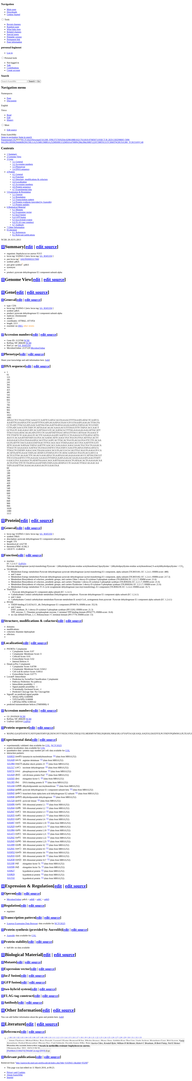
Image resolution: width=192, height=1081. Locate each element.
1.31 (132, 1037)
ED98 (118, 140)
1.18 (81, 1037)
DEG (20, 326)
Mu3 (81, 142)
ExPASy (22, 563)
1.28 (120, 1037)
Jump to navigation (9, 137)
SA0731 (11, 771)
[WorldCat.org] (32, 1051)
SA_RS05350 (46, 256)
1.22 (96, 1037)
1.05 (29, 1037)
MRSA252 (49, 142)
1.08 (41, 1037)
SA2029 (11, 826)
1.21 (92, 1037)
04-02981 (67, 140)
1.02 (18, 1037)
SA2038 (11, 860)
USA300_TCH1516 (129, 142)
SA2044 (11, 808)
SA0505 (11, 778)
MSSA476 (69, 142)
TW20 (117, 142)
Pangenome (6, 140)
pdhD (46, 899)
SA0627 (11, 871)
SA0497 (11, 823)
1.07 (37, 1037)
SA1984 (11, 763)
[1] (54, 756)
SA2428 (11, 760)
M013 (41, 142)
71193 (98, 140)
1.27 (116, 1037)
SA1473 (11, 834)
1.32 (136, 1037)
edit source (46, 246)
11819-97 (87, 140)
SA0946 (11, 797)
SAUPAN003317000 (30, 259)
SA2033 (11, 819)
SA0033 (11, 756)
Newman (36, 140)
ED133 (112, 140)
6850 (93, 140)
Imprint (10, 1077)
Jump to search (25, 137)
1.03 (22, 1037)
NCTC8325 (26, 140)
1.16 (73, 1037)
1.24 (104, 1037)
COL (14, 140)
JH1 (7, 142)
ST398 (98, 142)
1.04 (26, 1037)
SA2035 (11, 815)
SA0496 (11, 804)
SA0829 (11, 874)
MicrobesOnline (38, 348)
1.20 (89, 1037)
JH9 (11, 142)
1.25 (108, 1037)
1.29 (124, 1037)
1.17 (77, 1037)
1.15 (69, 1037)
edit (29, 246)
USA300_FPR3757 (49, 140)
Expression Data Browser (22, 923)
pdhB (32, 899)
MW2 (76, 142)
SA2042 (11, 837)
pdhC (39, 899)
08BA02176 (77, 140)
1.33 (140, 1037)
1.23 (100, 1037)
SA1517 (11, 767)
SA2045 (11, 841)
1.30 (128, 1037)
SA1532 (11, 878)
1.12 (57, 1037)
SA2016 (11, 856)
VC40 (140, 142)
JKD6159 (26, 142)
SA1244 (11, 786)
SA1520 (11, 800)
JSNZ (60, 140)
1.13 (61, 1037)
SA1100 (10, 863)
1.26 (112, 1037)
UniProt (26, 721)
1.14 (65, 1037)
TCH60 (110, 142)
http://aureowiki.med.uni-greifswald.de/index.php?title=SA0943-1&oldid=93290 (52, 1063)
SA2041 (11, 848)
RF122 (92, 142)
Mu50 (86, 142)
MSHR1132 (59, 142)
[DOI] (42, 1051)
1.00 (10, 1037)
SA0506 (11, 867)
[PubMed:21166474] (16, 1051)
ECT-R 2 (105, 140)
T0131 (104, 142)
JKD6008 (17, 142)
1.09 (45, 1037)
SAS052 (11, 852)
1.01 (14, 1037)
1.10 (49, 1037)
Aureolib (11, 935)
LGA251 (34, 142)
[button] (3, 19)
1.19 (85, 1037)
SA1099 (11, 845)
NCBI (26, 340)
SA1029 (11, 775)
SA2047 (11, 811)
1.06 (33, 1037)
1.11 (53, 1037)
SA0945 (11, 793)
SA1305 (11, 782)
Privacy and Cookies (16, 1072)
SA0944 (11, 789)
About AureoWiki (15, 1075)
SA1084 (11, 830)
